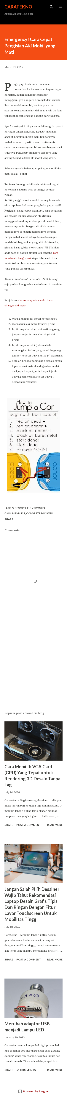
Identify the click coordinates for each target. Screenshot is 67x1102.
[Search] (51, 7)
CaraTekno (18, 6)
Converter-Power (39, 513)
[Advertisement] (33, 665)
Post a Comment (28, 824)
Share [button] (8, 519)
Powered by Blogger (36, 1091)
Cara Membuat (14, 513)
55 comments (26, 1070)
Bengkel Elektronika (30, 508)
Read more (55, 824)
